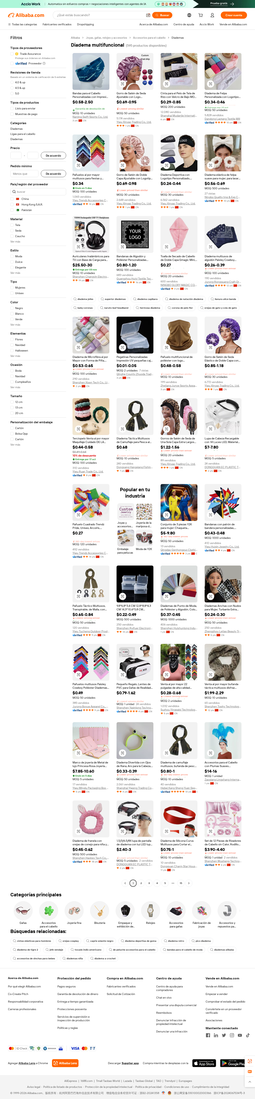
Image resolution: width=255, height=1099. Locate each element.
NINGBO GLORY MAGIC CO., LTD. (179, 285)
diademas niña (75, 958)
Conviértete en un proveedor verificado (224, 1011)
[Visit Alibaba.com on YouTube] (239, 1035)
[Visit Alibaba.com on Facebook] (208, 1035)
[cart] (201, 15)
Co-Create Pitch (18, 994)
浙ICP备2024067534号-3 (229, 1093)
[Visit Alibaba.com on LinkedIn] (216, 1035)
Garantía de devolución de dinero (77, 994)
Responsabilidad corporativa (25, 1001)
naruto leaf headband (116, 307)
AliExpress (70, 1080)
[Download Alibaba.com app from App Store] (204, 1063)
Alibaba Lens (27, 1063)
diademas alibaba (224, 949)
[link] (250, 1061)
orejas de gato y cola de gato (220, 307)
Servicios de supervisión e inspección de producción (73, 1018)
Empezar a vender (217, 994)
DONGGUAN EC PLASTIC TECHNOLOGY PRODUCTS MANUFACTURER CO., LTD (223, 467)
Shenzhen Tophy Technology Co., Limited (223, 706)
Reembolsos (164, 1012)
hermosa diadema (150, 307)
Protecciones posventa (71, 1009)
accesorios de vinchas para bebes (36, 958)
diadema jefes (85, 299)
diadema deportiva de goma (140, 941)
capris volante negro (101, 941)
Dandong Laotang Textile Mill (222, 118)
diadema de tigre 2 (27, 949)
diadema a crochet (105, 958)
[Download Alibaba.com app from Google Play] (233, 1063)
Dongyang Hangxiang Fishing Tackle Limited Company (135, 467)
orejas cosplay (71, 941)
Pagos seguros (66, 986)
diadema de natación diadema (186, 299)
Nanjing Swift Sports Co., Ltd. (90, 116)
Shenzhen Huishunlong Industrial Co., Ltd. (179, 628)
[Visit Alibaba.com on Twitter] (224, 1035)
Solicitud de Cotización (121, 994)
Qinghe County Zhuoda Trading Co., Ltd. (135, 374)
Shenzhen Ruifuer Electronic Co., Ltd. (135, 628)
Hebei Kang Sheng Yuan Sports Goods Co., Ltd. (179, 788)
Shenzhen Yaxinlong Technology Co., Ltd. (135, 707)
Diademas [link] (178, 37)
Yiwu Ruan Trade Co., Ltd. (88, 471)
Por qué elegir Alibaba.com (24, 986)
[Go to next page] (188, 883)
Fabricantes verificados (121, 986)
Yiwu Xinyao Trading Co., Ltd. (134, 122)
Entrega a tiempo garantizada (75, 1001)
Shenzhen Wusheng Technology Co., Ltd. (223, 861)
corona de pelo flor (182, 307)
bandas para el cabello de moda (185, 949)
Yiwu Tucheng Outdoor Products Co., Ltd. (91, 631)
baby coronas (85, 307)
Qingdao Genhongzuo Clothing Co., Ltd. (179, 549)
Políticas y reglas (67, 1027)
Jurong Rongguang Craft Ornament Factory (223, 281)
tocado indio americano (88, 949)
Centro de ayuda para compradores (169, 988)
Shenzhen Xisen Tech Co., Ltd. (91, 382)
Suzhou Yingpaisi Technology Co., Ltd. (179, 709)
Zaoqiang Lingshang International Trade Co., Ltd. (223, 779)
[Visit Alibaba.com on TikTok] (247, 1035)
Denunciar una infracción (171, 1031)
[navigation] (38, 460)
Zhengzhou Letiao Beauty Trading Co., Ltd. (223, 631)
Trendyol (170, 1080)
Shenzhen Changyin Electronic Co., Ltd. (91, 276)
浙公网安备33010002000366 (192, 1093)
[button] (148, 15)
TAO (158, 1080)
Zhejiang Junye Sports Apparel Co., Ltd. (179, 385)
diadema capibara (147, 299)
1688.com (86, 1080)
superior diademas (115, 299)
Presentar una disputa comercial (176, 1005)
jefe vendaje (56, 949)
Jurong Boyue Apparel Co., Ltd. (91, 706)
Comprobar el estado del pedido (225, 1001)
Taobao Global (144, 1080)
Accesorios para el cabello (149, 37)
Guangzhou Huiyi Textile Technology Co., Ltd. (135, 278)
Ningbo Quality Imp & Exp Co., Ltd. (223, 197)
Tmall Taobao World (108, 1080)
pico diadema (203, 941)
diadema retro (176, 941)
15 (181, 883)
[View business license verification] (163, 1093)
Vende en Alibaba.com (219, 986)
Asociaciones (214, 1020)
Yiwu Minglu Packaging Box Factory (91, 788)
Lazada (127, 1080)
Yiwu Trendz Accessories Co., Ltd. (91, 200)
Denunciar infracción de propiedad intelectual (171, 1022)
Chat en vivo (164, 997)
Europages (185, 1080)
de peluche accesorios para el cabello (134, 949)
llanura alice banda (225, 299)
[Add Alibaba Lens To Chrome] (65, 1063)
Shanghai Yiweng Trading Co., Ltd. (135, 788)
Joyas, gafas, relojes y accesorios (106, 37)
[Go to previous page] (125, 883)
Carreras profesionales (22, 1009)
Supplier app (130, 1063)
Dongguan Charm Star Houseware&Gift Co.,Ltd (179, 866)
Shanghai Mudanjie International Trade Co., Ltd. (179, 115)
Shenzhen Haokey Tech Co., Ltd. (91, 857)
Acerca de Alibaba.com (23, 978)
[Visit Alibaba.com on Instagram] (232, 1035)
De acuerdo (53, 155)
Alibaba (75, 37)
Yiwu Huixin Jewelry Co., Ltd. (222, 546)
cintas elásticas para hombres (34, 941)
